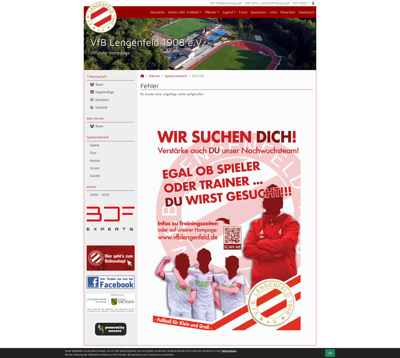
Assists (95, 160)
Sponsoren (258, 12)
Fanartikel (287, 12)
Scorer (95, 168)
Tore (93, 153)
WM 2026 (299, 3)
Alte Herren (95, 118)
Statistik (101, 107)
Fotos (243, 12)
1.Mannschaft (97, 76)
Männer (210, 12)
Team (98, 84)
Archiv (91, 187)
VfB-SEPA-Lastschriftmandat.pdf (267, 3)
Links (273, 12)
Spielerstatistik (98, 137)
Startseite (157, 12)
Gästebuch (307, 12)
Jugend (227, 12)
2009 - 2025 (99, 195)
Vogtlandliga (104, 92)
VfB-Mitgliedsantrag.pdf (225, 3)
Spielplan (101, 99)
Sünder (95, 176)
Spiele (94, 145)
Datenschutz (229, 350)
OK (330, 353)
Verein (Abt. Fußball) (183, 12)
